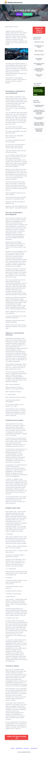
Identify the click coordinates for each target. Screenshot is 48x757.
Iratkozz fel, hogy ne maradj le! (16, 737)
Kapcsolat (26, 748)
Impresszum (19, 748)
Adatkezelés (34, 748)
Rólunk (13, 748)
